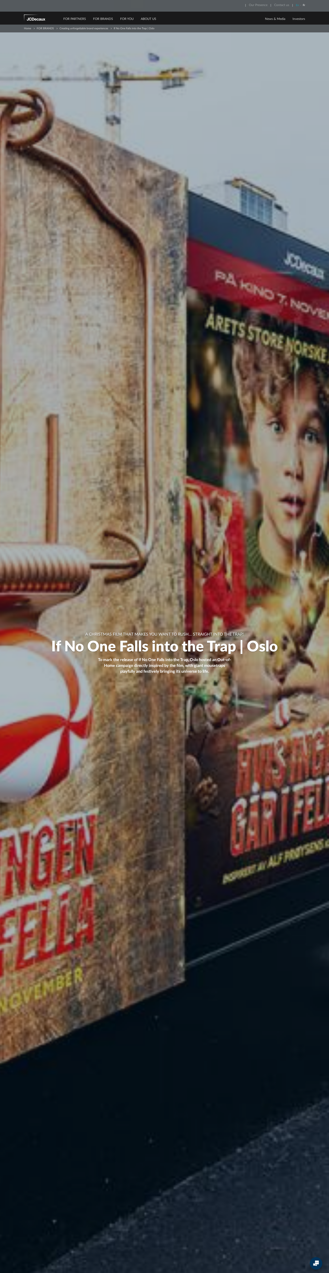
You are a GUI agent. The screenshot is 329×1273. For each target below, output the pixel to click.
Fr (304, 5)
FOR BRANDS (103, 19)
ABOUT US (148, 19)
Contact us (281, 5)
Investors (299, 19)
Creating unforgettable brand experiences (84, 28)
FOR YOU (127, 19)
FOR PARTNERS (74, 19)
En (297, 5)
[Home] (41, 19)
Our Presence (258, 5)
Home (27, 28)
